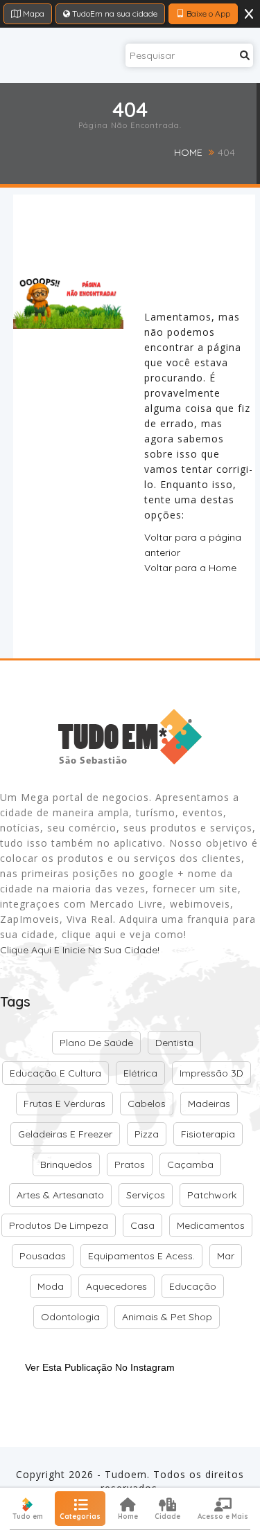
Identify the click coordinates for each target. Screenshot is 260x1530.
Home (188, 152)
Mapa (32, 13)
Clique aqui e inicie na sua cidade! (79, 950)
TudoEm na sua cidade (113, 13)
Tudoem (126, 1474)
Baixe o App (207, 13)
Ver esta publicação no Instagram (100, 1367)
